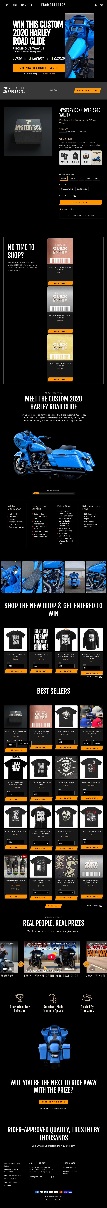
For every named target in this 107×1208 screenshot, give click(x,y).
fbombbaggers (53, 5)
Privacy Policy (10, 1179)
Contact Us (26, 5)
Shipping (63, 131)
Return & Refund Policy (14, 1175)
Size (8, 663)
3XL (96, 178)
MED (63, 178)
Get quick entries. (58, 1109)
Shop (15, 5)
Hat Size (62, 185)
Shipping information (81, 216)
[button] (86, 964)
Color (85, 740)
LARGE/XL (82, 189)
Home (7, 5)
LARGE (73, 178)
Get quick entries (47, 74)
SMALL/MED (67, 189)
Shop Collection (87, 90)
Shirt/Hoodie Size (66, 174)
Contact (7, 1186)
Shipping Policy (10, 1182)
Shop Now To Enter (53, 1102)
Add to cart (59, 283)
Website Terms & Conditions (11, 1171)
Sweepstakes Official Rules (13, 1165)
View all (53, 906)
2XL (88, 178)
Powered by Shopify (53, 1200)
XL (81, 178)
